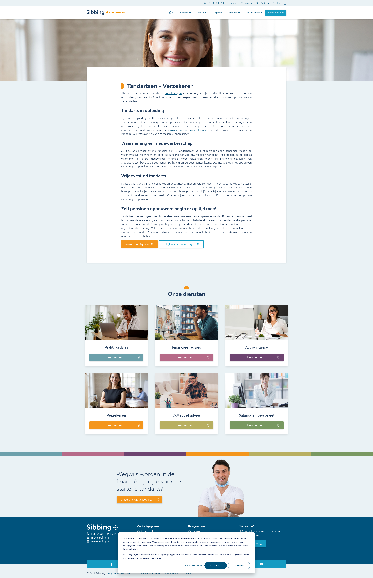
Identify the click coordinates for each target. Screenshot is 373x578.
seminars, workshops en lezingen (188, 130)
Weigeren (239, 565)
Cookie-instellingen (192, 565)
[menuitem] (171, 13)
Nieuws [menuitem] (233, 3)
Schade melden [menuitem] (253, 12)
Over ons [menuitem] (232, 12)
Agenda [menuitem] (218, 12)
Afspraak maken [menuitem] (276, 12)
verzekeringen (173, 93)
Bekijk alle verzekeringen (179, 244)
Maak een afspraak (137, 244)
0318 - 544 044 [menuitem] (217, 3)
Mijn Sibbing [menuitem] (262, 3)
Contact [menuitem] (277, 3)
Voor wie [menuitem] (183, 12)
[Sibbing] (106, 12)
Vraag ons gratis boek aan (137, 499)
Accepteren (215, 565)
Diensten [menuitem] (201, 12)
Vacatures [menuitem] (246, 3)
